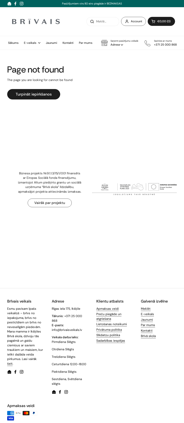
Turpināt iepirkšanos (34, 94)
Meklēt (146, 309)
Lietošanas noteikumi (111, 324)
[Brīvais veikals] (36, 22)
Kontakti (147, 331)
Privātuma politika (109, 330)
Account (136, 21)
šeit (10, 364)
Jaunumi (147, 320)
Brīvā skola (148, 336)
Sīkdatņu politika (108, 335)
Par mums (148, 325)
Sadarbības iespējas (110, 341)
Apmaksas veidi (107, 309)
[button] (119, 42)
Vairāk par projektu (49, 203)
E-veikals (147, 314)
